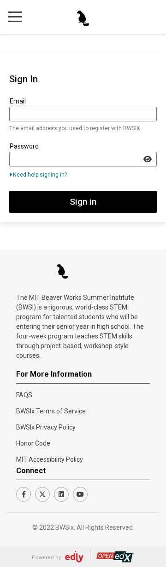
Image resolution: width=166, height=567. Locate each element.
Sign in (83, 201)
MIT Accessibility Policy (49, 459)
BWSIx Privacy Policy (46, 427)
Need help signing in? (40, 175)
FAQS (24, 395)
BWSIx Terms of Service (51, 411)
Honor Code (33, 443)
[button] (15, 16)
